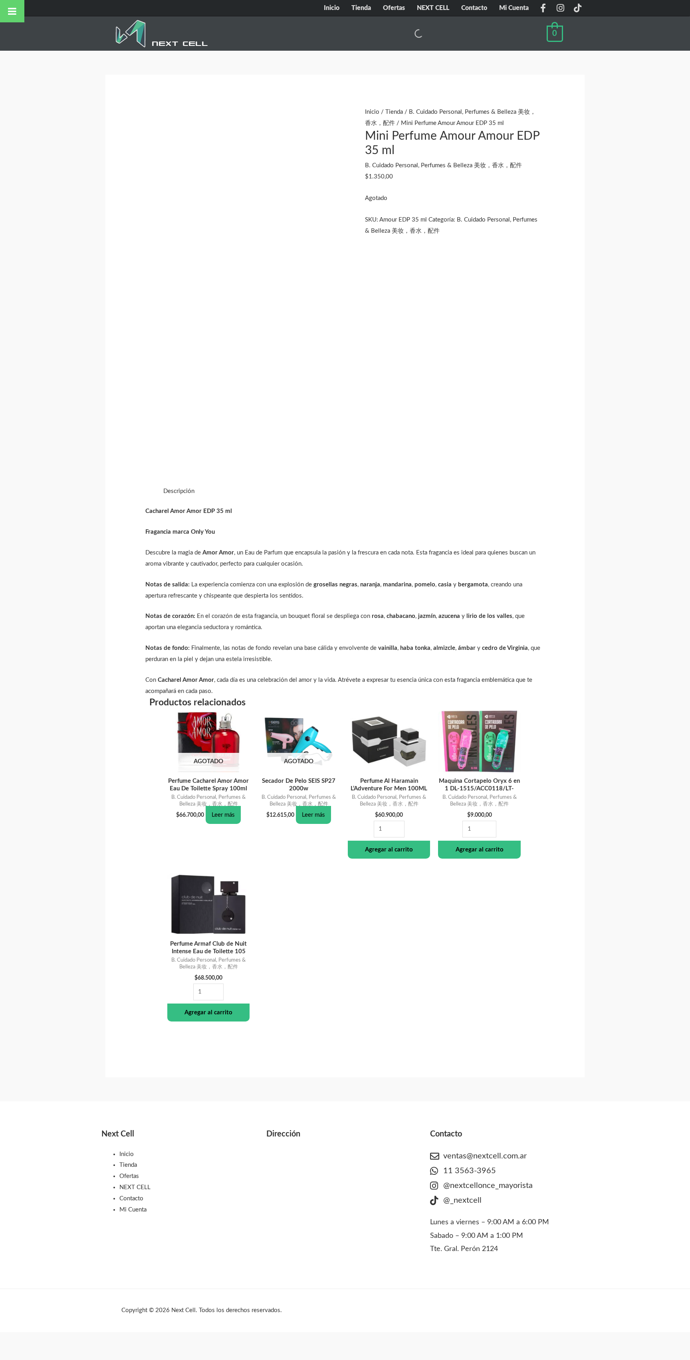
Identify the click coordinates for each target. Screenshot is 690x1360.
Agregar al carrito (389, 850)
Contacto (474, 8)
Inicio (331, 8)
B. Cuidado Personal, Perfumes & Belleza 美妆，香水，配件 (443, 165)
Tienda (361, 8)
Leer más (223, 815)
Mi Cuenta (514, 8)
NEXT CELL (433, 8)
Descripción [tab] (178, 491)
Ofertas (394, 8)
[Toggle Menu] (12, 11)
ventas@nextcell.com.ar (485, 1156)
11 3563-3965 (469, 1171)
